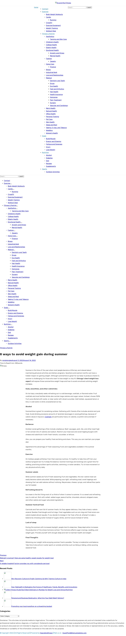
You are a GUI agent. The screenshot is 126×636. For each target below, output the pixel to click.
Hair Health (54, 92)
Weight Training (52, 28)
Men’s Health (50, 108)
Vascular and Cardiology (59, 106)
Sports (44, 169)
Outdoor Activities (53, 172)
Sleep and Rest (51, 125)
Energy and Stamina (53, 141)
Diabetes (49, 158)
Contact (45, 9)
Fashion (49, 59)
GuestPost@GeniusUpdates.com (75, 633)
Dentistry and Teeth (57, 81)
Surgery (53, 103)
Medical (49, 78)
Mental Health (55, 56)
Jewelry (53, 61)
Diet (47, 161)
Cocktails (48, 417)
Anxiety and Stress (57, 53)
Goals (44, 136)
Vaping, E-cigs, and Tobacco (56, 128)
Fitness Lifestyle (48, 34)
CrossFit (49, 23)
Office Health (51, 114)
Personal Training (52, 117)
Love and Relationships (54, 75)
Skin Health (50, 122)
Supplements (51, 166)
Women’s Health (52, 133)
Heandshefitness (46, 633)
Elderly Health (51, 48)
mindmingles (7, 360)
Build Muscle (50, 139)
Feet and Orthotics (57, 89)
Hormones (53, 97)
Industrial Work (51, 72)
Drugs (52, 83)
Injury (48, 147)
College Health (51, 45)
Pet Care (49, 119)
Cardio (48, 17)
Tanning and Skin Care (58, 39)
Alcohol (49, 155)
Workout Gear (51, 31)
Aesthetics (50, 36)
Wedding (49, 130)
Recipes (49, 163)
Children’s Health (52, 42)
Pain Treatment (56, 100)
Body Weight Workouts (54, 14)
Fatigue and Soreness (54, 144)
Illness (48, 70)
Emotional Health (52, 50)
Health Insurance (56, 94)
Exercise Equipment (53, 25)
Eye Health (54, 86)
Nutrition (45, 152)
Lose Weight (50, 150)
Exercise (45, 12)
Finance (53, 67)
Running (53, 20)
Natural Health (51, 111)
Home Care (50, 64)
